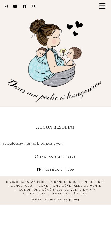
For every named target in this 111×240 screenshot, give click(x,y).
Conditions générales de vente (70, 185)
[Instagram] (6, 6)
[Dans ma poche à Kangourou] (55, 55)
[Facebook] (25, 6)
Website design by (55, 199)
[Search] (34, 6)
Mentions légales (69, 193)
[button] (104, 6)
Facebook (57, 170)
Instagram (57, 156)
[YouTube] (15, 6)
